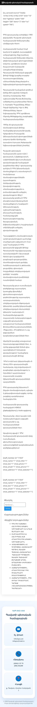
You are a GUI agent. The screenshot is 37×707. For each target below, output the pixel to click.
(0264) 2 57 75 (18, 663)
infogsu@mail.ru (18, 641)
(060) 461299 (18, 666)
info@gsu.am (18, 639)
